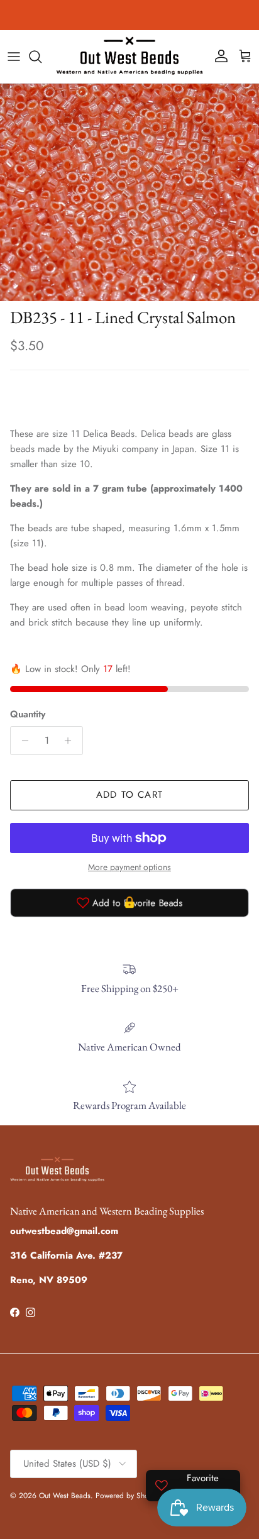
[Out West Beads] (129, 56)
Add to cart (129, 795)
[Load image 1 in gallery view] (129, 192)
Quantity (27, 714)
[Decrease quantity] (22, 740)
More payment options (129, 867)
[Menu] (14, 56)
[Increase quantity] (71, 740)
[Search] (41, 56)
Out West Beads (65, 1495)
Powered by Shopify (128, 1495)
